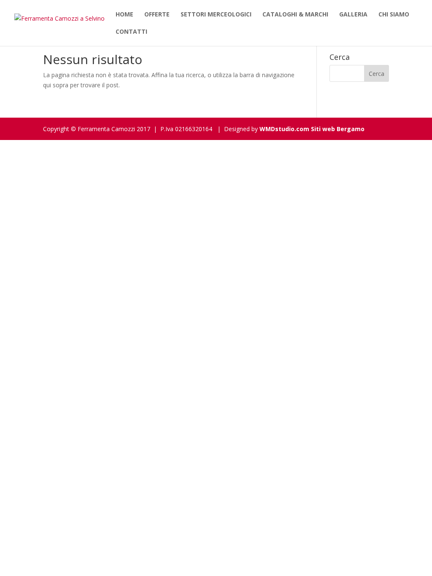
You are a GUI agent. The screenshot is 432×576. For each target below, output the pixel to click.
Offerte (157, 14)
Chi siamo (393, 14)
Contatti (131, 32)
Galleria (353, 14)
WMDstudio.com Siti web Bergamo (311, 129)
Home (124, 14)
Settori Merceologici (216, 14)
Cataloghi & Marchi (295, 14)
